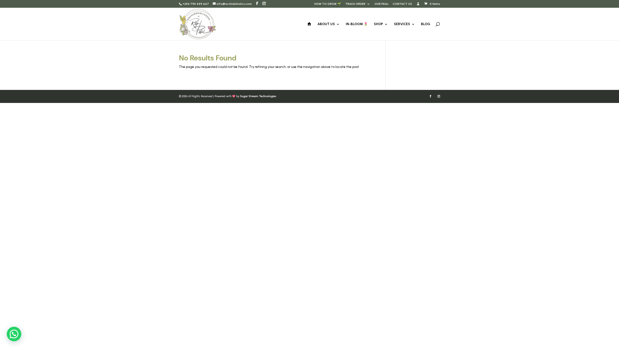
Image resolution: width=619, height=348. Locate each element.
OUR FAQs (381, 4)
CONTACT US (402, 4)
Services (402, 24)
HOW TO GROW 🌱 (327, 4)
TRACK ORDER (355, 4)
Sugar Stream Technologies (258, 96)
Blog (425, 24)
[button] (14, 334)
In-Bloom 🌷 (357, 24)
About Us (326, 24)
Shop (378, 24)
